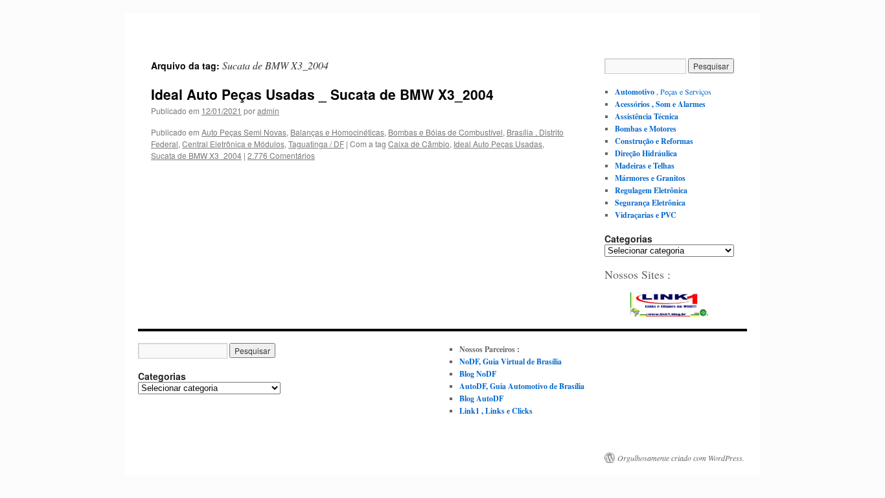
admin (268, 110)
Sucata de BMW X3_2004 (196, 155)
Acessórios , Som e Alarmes (660, 104)
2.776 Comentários (281, 155)
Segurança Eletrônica (650, 202)
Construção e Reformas (654, 141)
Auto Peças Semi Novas (243, 131)
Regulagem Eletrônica (651, 190)
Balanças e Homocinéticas (337, 131)
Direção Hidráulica (646, 153)
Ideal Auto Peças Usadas (498, 143)
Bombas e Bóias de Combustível (445, 131)
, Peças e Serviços (663, 91)
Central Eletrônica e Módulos (233, 143)
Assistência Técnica (646, 116)
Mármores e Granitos (650, 178)
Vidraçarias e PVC (645, 214)
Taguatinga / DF (316, 143)
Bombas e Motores (645, 128)
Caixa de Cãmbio (419, 143)
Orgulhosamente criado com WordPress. (680, 458)
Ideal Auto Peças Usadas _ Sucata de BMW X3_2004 (322, 94)
